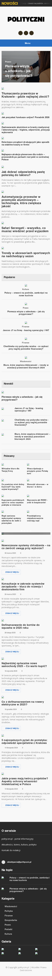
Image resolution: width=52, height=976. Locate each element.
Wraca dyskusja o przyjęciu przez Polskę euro (37, 471)
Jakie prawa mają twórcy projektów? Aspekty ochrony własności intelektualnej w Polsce (25, 781)
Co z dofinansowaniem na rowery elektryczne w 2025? (23, 703)
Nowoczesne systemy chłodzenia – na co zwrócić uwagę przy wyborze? (26, 546)
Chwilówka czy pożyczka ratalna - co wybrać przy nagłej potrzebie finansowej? (26, 347)
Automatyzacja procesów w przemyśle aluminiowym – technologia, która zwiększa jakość (21, 201)
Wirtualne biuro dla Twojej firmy (10, 469)
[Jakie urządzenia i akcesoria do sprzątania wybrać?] (26, 949)
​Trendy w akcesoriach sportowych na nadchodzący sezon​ (26, 254)
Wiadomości (25, 361)
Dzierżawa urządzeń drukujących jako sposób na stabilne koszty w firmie (25, 143)
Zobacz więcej (12, 572)
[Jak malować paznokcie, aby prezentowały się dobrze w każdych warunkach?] (9, 953)
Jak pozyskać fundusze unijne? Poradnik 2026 (26, 117)
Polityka (9, 910)
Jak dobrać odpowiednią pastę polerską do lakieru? (23, 173)
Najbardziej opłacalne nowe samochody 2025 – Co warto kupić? (24, 664)
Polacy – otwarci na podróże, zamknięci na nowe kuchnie (26, 294)
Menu (27, 43)
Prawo (26, 308)
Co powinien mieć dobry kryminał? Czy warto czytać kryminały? (13, 486)
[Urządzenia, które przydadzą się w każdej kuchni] (42, 953)
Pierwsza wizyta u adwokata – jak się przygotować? (26, 312)
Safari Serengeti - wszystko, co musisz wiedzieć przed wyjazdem (25, 229)
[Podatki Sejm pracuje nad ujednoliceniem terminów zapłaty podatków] (26, 533)
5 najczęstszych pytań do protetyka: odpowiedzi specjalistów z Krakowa (24, 741)
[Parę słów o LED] (26, 953)
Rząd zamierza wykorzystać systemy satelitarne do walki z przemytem (11, 519)
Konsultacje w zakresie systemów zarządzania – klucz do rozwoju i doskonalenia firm (23, 586)
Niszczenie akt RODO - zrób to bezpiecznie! (37, 501)
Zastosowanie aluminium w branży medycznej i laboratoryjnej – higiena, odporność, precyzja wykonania (26, 130)
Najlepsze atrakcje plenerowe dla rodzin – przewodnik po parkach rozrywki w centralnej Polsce (25, 157)
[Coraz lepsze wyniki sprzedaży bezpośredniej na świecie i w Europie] (9, 949)
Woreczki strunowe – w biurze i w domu (37, 485)
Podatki (8, 929)
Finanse (25, 326)
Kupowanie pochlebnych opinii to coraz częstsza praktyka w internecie (13, 502)
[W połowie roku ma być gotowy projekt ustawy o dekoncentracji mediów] (42, 949)
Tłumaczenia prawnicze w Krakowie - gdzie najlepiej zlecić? (25, 94)
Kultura (25, 289)
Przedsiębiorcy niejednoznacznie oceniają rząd (35, 518)
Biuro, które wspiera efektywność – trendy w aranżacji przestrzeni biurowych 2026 (26, 366)
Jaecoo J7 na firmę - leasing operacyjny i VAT (26, 330)
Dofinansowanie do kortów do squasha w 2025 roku (21, 626)
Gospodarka (11, 920)
